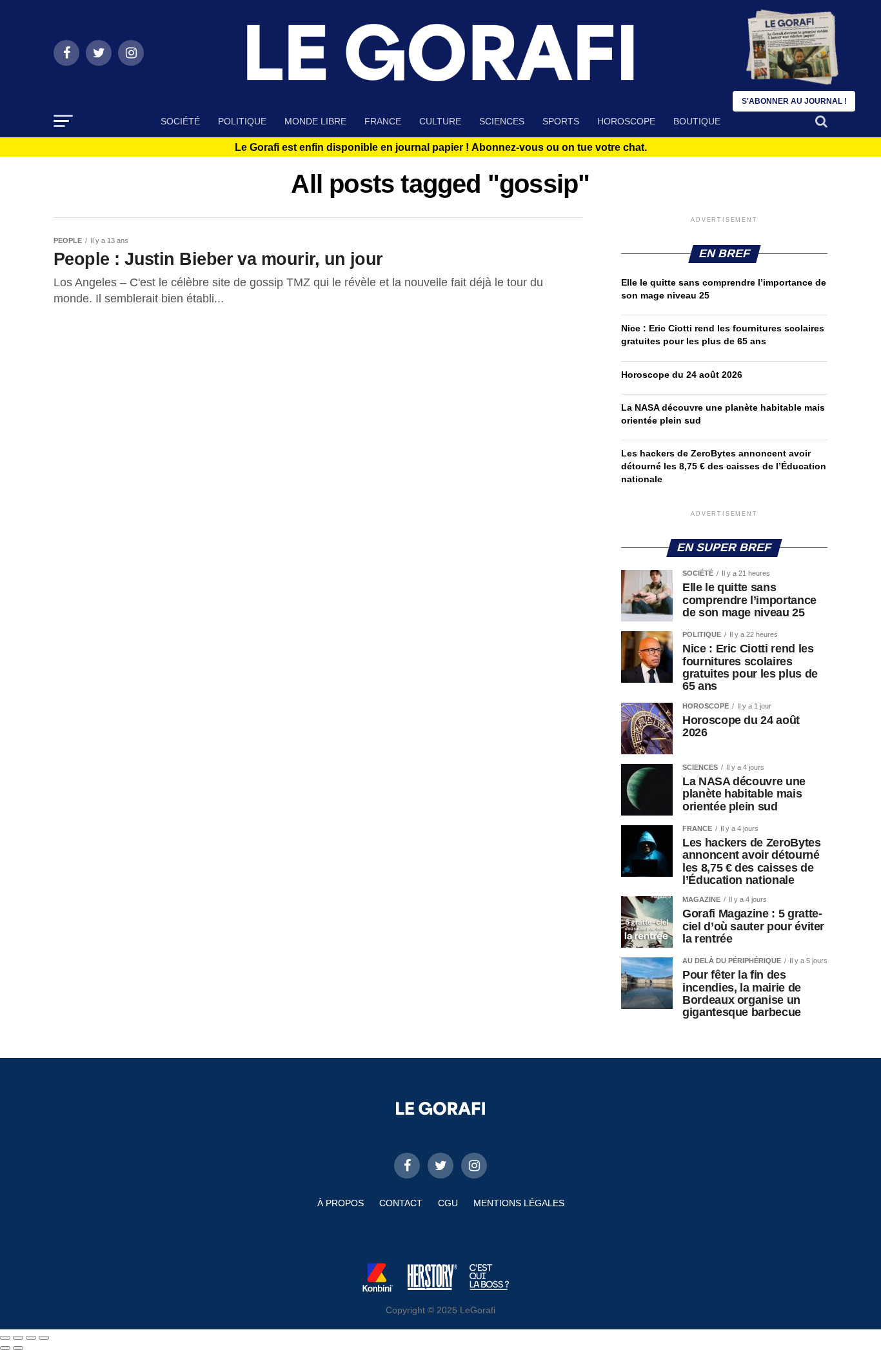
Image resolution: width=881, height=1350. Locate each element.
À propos (340, 1203)
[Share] (18, 1338)
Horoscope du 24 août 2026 (681, 374)
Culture (440, 121)
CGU (448, 1203)
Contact (400, 1203)
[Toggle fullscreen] (31, 1338)
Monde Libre (315, 121)
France (382, 121)
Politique (242, 121)
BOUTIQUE (696, 121)
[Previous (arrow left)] (5, 1348)
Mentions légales (518, 1203)
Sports (560, 121)
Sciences (501, 121)
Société (180, 121)
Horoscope (626, 121)
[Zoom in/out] (44, 1338)
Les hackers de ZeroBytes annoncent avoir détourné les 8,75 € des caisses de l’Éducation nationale (723, 466)
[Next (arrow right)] (18, 1348)
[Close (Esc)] (5, 1338)
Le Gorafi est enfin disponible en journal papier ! (441, 147)
